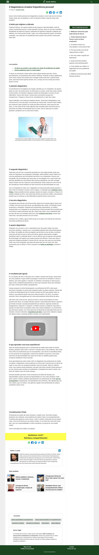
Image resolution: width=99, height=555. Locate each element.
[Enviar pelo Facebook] (50, 12)
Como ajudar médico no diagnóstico (22, 519)
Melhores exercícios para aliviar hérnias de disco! (80, 75)
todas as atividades (47, 244)
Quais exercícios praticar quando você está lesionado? (78, 62)
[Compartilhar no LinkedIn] (60, 12)
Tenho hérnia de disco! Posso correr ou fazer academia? (78, 39)
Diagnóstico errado (18, 523)
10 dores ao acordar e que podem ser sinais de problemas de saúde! (37, 68)
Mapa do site (27, 547)
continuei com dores (45, 213)
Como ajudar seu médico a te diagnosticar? (48, 519)
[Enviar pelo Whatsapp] (47, 12)
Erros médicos (56, 523)
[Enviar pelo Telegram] (54, 12)
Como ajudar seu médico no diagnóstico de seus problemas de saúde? (79, 68)
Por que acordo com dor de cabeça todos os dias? (78, 51)
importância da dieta (35, 312)
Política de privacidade (27, 548)
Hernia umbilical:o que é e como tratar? (28, 70)
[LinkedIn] (59, 450)
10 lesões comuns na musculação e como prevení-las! (79, 46)
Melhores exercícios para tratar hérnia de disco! (78, 33)
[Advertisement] (35, 50)
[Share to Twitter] (57, 12)
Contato (71, 547)
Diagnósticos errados (33, 523)
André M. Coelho (20, 9)
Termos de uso (71, 548)
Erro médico (45, 523)
